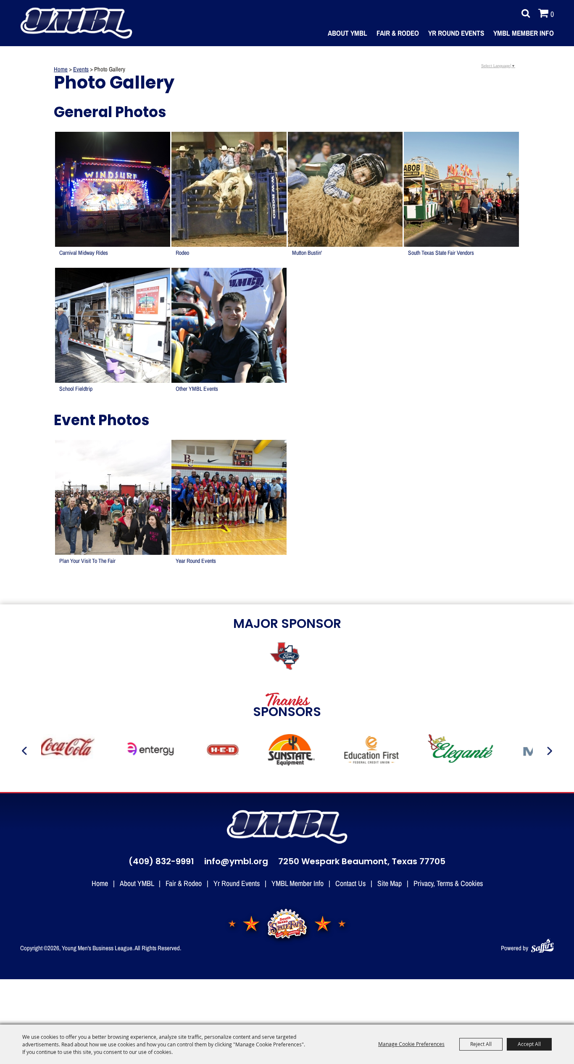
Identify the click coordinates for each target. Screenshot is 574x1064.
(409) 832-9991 (161, 862)
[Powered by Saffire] (542, 944)
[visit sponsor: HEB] (207, 751)
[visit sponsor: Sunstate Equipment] (276, 751)
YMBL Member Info (523, 33)
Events (81, 69)
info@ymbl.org (236, 862)
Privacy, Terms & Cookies (448, 883)
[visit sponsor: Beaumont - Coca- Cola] (50, 751)
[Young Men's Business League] (76, 23)
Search (523, 13)
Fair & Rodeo (398, 33)
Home (61, 69)
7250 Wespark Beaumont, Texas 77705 (361, 862)
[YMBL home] (287, 827)
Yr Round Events (456, 33)
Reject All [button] (481, 1043)
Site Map (389, 883)
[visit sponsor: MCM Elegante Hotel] (446, 751)
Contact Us (350, 883)
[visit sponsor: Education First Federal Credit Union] (356, 751)
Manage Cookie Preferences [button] (411, 1043)
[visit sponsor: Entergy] (135, 751)
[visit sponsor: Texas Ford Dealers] (287, 657)
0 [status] (552, 14)
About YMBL (347, 33)
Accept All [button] (529, 1043)
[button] (112, 199)
